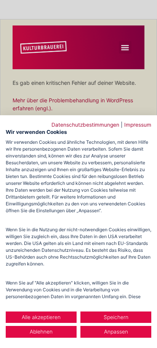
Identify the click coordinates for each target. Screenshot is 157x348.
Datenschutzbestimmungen (85, 125)
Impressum (137, 125)
